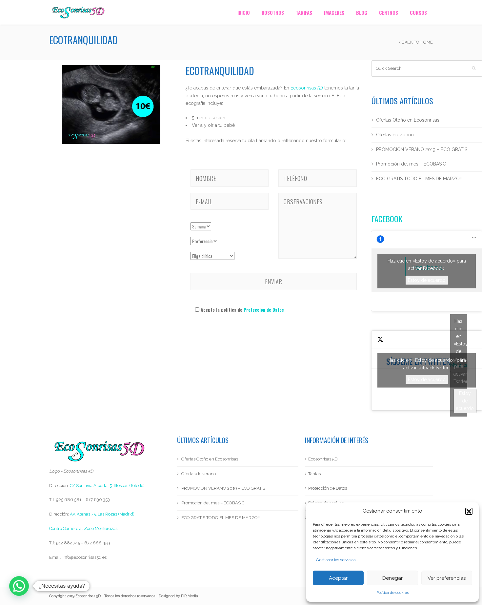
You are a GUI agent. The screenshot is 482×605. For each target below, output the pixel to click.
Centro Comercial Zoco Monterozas (83, 528)
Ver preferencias (447, 578)
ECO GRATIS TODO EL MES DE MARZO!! (419, 178)
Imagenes (334, 12)
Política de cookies (392, 592)
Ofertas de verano (395, 134)
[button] (469, 511)
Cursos (418, 12)
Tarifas (304, 12)
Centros (388, 12)
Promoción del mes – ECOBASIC (411, 163)
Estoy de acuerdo (427, 280)
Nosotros (273, 12)
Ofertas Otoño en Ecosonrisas (407, 120)
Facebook (387, 218)
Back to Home (417, 42)
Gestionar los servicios (335, 559)
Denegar (392, 578)
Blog (361, 12)
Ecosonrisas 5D (307, 87)
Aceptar (338, 578)
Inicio (243, 12)
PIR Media (189, 596)
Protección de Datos (264, 309)
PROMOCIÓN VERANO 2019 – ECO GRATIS (421, 149)
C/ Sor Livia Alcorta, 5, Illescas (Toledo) (107, 485)
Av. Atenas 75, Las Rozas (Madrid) (102, 514)
